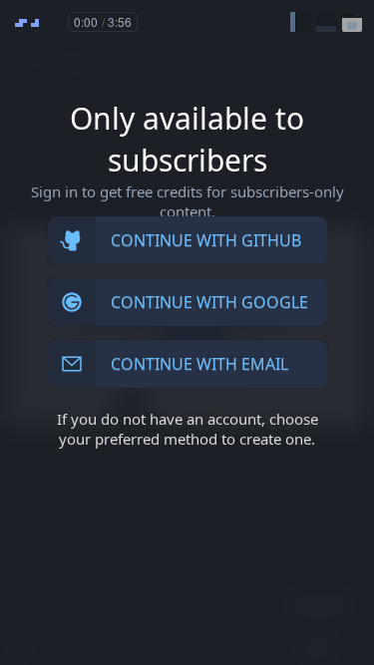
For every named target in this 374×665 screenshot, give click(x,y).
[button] (300, 22)
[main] (187, 332)
